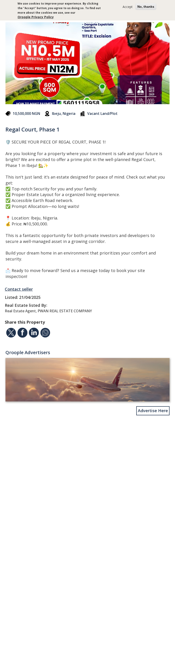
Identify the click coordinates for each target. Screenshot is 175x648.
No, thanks (145, 6)
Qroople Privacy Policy (36, 17)
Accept (128, 7)
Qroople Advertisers (27, 352)
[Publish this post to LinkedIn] (34, 333)
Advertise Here (153, 410)
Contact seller (19, 289)
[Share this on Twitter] (11, 333)
